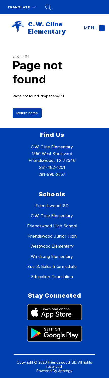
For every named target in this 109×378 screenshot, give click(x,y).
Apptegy (65, 371)
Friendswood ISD (52, 205)
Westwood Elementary (52, 246)
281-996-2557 (52, 174)
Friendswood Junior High (52, 236)
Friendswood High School (52, 225)
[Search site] (48, 7)
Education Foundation (52, 276)
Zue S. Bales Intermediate (52, 266)
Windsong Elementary (52, 256)
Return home (27, 113)
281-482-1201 (52, 167)
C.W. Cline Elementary (52, 215)
